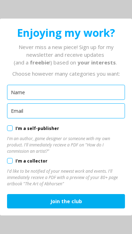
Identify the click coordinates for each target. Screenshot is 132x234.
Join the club (66, 201)
